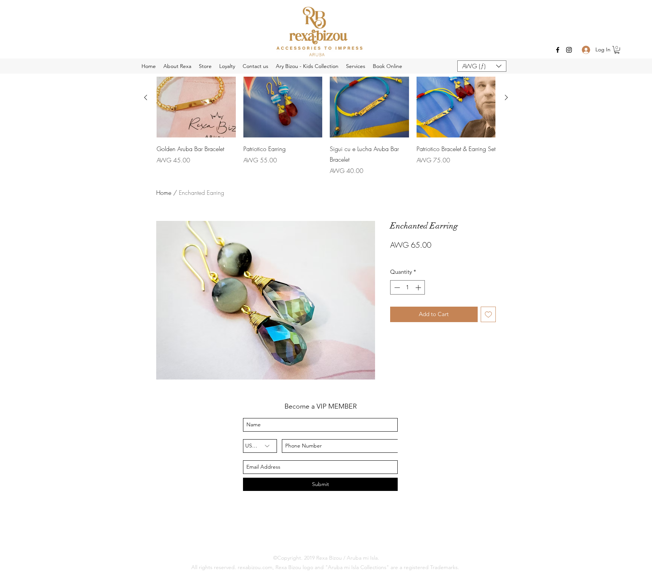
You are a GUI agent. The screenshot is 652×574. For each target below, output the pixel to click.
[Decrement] (396, 288)
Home (163, 192)
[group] (326, 117)
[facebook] (557, 50)
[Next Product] (506, 97)
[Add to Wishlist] (488, 314)
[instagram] (569, 50)
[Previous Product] (145, 97)
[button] (616, 50)
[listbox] (481, 66)
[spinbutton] (407, 288)
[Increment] (419, 288)
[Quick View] (283, 97)
